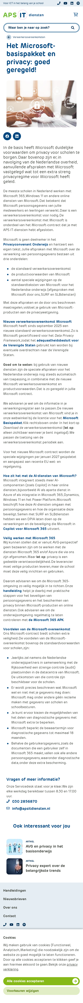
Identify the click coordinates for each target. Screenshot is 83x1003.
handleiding (13, 591)
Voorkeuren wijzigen (23, 991)
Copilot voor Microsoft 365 (25, 529)
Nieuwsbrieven (14, 899)
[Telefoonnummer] (58, 3)
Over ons (10, 907)
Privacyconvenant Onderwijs (25, 244)
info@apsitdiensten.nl (31, 808)
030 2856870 (24, 801)
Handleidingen (14, 890)
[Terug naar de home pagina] (23, 15)
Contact (9, 916)
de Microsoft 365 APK (46, 620)
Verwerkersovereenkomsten (29, 37)
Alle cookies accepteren (25, 981)
